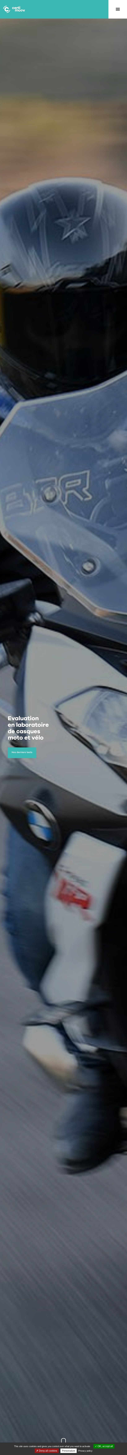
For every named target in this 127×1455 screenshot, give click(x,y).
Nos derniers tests (22, 752)
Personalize (68, 1450)
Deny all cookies (47, 1450)
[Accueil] (14, 9)
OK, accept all (105, 1446)
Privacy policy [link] (85, 1450)
